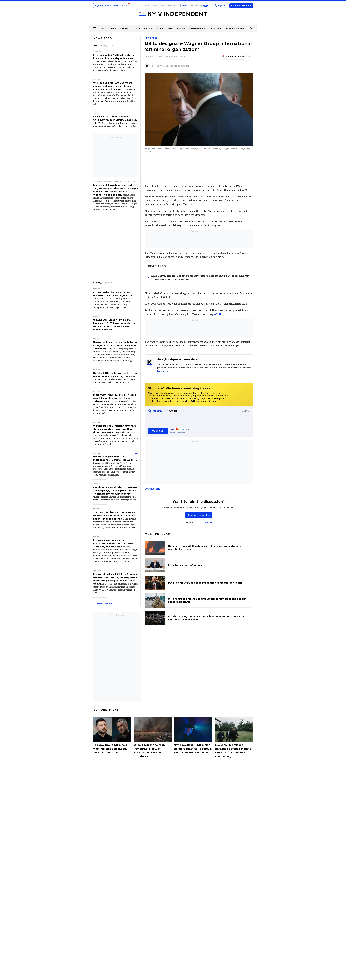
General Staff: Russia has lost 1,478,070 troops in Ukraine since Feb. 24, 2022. (115, 119)
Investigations (197, 28)
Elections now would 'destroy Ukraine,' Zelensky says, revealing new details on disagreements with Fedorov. (115, 490)
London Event (196, 5)
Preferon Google (235, 56)
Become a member (198, 515)
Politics (112, 28)
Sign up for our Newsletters (111, 5)
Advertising (171, 5)
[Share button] (250, 56)
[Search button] (251, 28)
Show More (104, 603)
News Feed (151, 38)
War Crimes (215, 28)
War (102, 28)
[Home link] (173, 14)
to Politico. (220, 314)
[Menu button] (94, 28)
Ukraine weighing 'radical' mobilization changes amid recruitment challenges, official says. (115, 345)
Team (154, 5)
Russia (136, 28)
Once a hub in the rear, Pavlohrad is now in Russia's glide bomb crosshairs (149, 750)
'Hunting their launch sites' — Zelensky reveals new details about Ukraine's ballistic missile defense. (115, 515)
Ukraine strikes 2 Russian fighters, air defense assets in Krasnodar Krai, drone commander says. (115, 428)
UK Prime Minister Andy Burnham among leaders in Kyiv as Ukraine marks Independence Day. (112, 86)
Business (125, 28)
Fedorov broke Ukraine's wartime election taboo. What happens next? (110, 748)
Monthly (157, 411)
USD (244, 411)
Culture (181, 28)
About (146, 5)
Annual (173, 411)
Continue (157, 431)
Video (170, 28)
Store (184, 5)
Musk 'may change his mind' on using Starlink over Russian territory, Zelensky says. (114, 398)
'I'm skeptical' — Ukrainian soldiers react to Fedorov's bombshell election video (193, 748)
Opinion (159, 28)
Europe (148, 28)
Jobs (162, 5)
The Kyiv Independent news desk (172, 66)
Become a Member (241, 5)
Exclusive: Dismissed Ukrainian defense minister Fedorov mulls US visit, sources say (234, 750)
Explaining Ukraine (234, 28)
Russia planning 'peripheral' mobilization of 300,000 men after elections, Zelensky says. (113, 543)
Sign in (208, 522)
